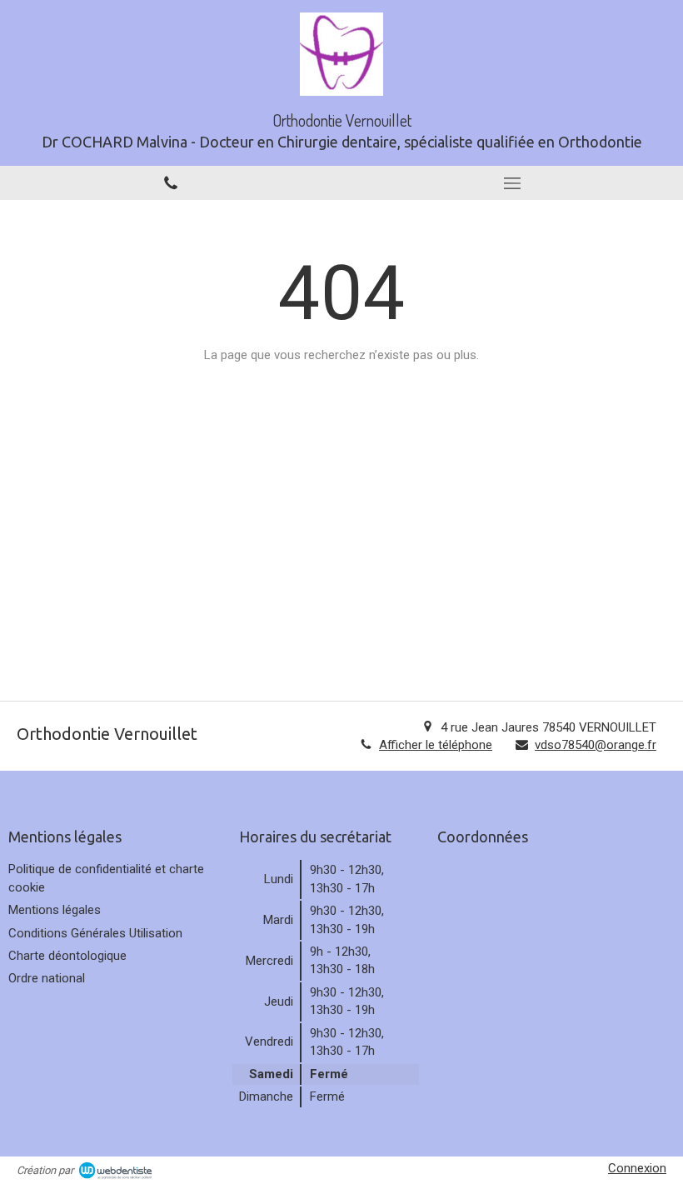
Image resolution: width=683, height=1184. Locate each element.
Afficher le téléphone (435, 744)
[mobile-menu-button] (512, 183)
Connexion (637, 1168)
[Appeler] (171, 183)
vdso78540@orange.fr (595, 744)
